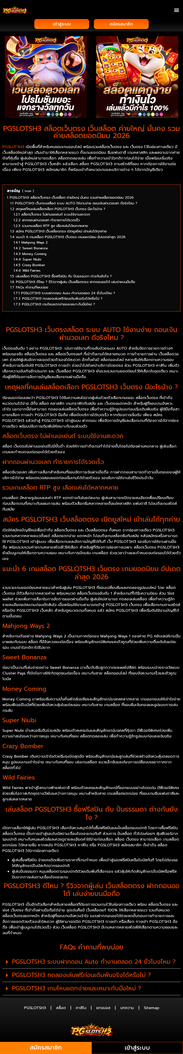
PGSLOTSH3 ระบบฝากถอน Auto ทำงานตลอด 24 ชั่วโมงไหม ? (94, 961)
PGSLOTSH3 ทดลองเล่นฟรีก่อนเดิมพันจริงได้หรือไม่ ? (81, 975)
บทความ (127, 1008)
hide (28, 191)
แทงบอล (103, 1008)
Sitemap (151, 1008)
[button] (177, 10)
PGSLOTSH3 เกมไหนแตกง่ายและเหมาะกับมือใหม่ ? (76, 988)
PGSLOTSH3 (35, 1008)
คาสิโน (81, 1008)
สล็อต (61, 1008)
